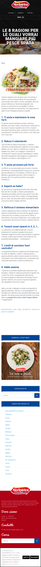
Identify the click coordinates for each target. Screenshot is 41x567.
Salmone (8, 446)
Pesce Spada (9, 435)
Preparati (8, 442)
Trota (7, 470)
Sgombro (8, 456)
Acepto (26, 557)
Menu (19, 17)
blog (19, 309)
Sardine (7, 449)
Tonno (7, 463)
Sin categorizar (10, 460)
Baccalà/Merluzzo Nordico (14, 411)
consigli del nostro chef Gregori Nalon (21, 297)
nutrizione (36, 309)
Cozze (7, 418)
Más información (12, 564)
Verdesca (8, 474)
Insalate (8, 428)
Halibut (7, 425)
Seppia (7, 453)
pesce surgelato (8, 312)
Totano (7, 467)
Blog (3, 63)
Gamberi (8, 421)
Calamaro (8, 414)
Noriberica (27, 309)
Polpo (7, 439)
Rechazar (34, 557)
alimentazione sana (9, 309)
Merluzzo (8, 432)
